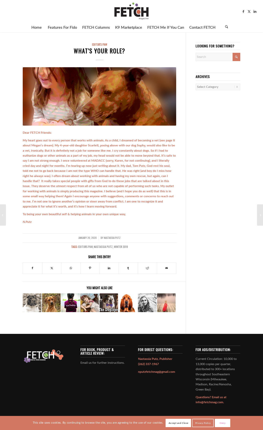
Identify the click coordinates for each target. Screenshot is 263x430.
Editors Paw (85, 247)
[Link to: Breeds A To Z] (109, 302)
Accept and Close (178, 423)
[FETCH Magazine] (131, 11)
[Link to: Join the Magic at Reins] (70, 302)
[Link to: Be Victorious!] (147, 302)
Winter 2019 (121, 247)
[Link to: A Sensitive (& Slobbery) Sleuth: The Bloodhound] (128, 302)
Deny (222, 423)
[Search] (226, 27)
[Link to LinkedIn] (255, 11)
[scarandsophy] (99, 96)
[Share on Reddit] (147, 268)
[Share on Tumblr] (128, 268)
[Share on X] (51, 268)
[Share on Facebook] (32, 268)
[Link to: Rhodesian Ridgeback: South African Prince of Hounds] (51, 302)
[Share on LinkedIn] (109, 268)
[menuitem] (36, 27)
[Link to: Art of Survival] (89, 302)
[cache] (3, 215)
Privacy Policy (203, 423)
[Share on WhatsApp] (70, 268)
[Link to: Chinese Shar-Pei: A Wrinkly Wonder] (32, 302)
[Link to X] (249, 11)
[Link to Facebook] (243, 11)
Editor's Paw (99, 44)
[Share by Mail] (166, 268)
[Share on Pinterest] (89, 268)
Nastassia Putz (112, 238)
